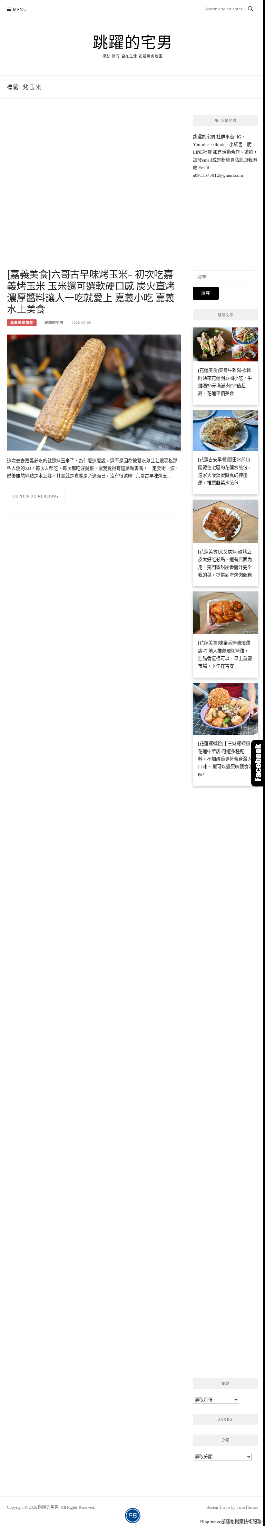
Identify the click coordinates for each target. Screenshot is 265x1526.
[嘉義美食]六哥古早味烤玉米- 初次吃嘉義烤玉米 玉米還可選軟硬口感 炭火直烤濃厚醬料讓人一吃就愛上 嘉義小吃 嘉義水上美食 (91, 291)
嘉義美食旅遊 (21, 323)
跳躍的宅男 (132, 41)
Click (258, 763)
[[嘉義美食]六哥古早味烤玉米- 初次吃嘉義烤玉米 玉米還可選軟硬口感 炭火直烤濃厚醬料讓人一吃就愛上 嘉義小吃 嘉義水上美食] (94, 392)
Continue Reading (35, 496)
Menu (20, 9)
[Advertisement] (94, 191)
